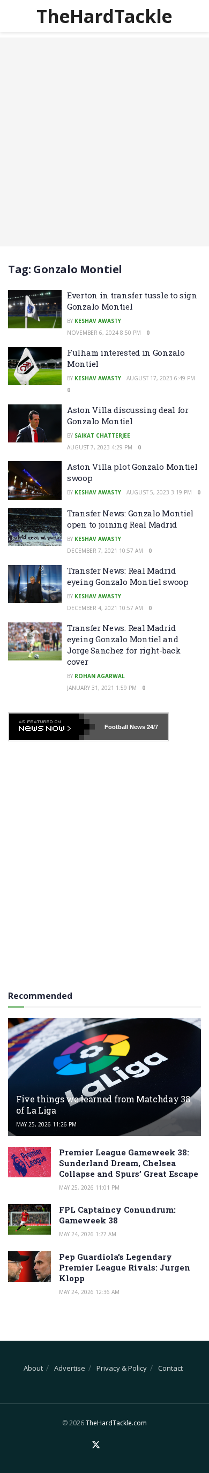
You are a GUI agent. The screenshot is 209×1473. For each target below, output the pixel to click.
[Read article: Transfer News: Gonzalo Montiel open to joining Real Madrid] (35, 527)
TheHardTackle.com (116, 1422)
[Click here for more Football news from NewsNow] (52, 726)
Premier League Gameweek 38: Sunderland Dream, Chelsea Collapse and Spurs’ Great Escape (128, 1163)
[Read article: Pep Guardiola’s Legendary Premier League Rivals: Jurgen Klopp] (29, 1266)
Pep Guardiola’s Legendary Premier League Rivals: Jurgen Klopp (124, 1267)
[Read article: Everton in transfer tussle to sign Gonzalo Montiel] (35, 309)
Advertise (69, 1368)
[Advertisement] (104, 141)
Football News (124, 727)
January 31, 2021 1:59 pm (102, 688)
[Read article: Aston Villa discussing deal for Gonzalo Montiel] (35, 423)
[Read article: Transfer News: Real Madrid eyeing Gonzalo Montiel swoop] (35, 584)
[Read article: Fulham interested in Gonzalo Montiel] (35, 366)
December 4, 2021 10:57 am (105, 608)
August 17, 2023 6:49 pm (160, 378)
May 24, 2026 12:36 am (89, 1292)
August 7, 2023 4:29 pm (99, 447)
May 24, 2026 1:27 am (87, 1234)
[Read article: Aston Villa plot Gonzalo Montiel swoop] (35, 480)
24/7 (151, 727)
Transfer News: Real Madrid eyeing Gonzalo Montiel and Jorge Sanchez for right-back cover (124, 644)
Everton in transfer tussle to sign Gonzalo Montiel (132, 301)
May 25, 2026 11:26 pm (46, 1124)
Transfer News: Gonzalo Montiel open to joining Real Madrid (130, 519)
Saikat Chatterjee (102, 435)
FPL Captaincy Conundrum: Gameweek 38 (117, 1215)
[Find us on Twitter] (96, 1445)
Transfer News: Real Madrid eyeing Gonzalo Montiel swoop (128, 576)
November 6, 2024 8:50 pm (104, 332)
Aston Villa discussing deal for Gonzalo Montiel (128, 415)
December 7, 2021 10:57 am (105, 550)
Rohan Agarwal (99, 676)
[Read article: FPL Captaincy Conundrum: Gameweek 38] (29, 1219)
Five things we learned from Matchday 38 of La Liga (103, 1104)
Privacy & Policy (121, 1368)
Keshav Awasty (97, 321)
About (33, 1368)
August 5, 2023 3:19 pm (159, 492)
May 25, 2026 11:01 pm (89, 1187)
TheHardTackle (104, 16)
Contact (170, 1368)
